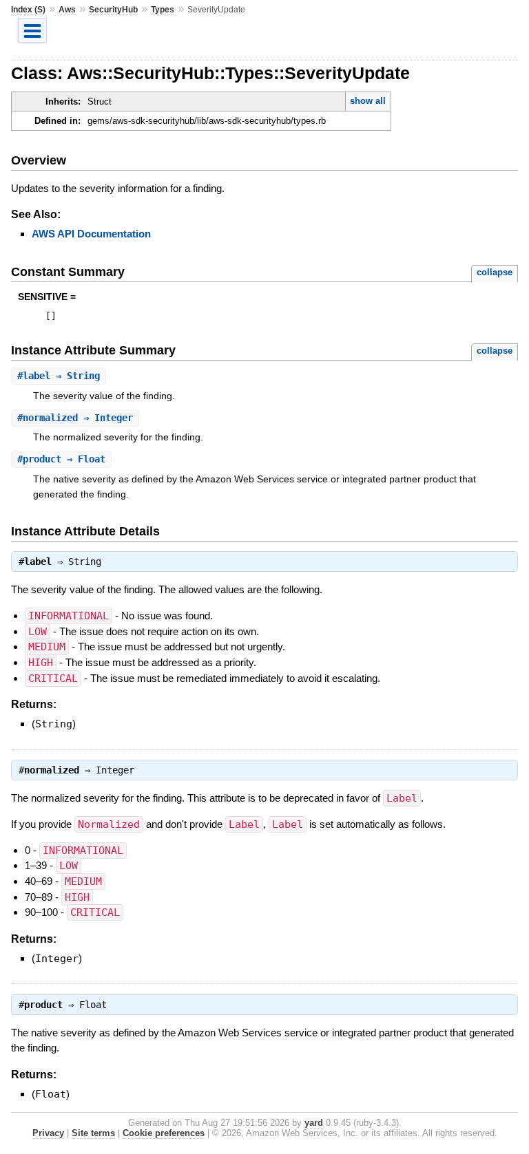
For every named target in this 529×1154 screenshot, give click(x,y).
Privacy (48, 1133)
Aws (67, 9)
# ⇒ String (58, 375)
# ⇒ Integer (75, 417)
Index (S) (28, 9)
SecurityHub (113, 9)
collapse (494, 272)
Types (162, 9)
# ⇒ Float (61, 458)
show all (368, 101)
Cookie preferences (164, 1133)
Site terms (93, 1133)
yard (313, 1123)
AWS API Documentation (91, 233)
